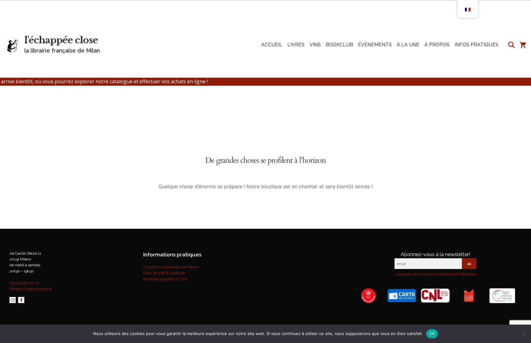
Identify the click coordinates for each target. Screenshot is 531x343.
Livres (296, 45)
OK (432, 333)
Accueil (271, 45)
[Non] (523, 334)
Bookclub (339, 45)
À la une (408, 45)
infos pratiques (476, 45)
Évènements (375, 45)
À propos (437, 45)
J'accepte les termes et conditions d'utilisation (435, 274)
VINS (315, 45)
